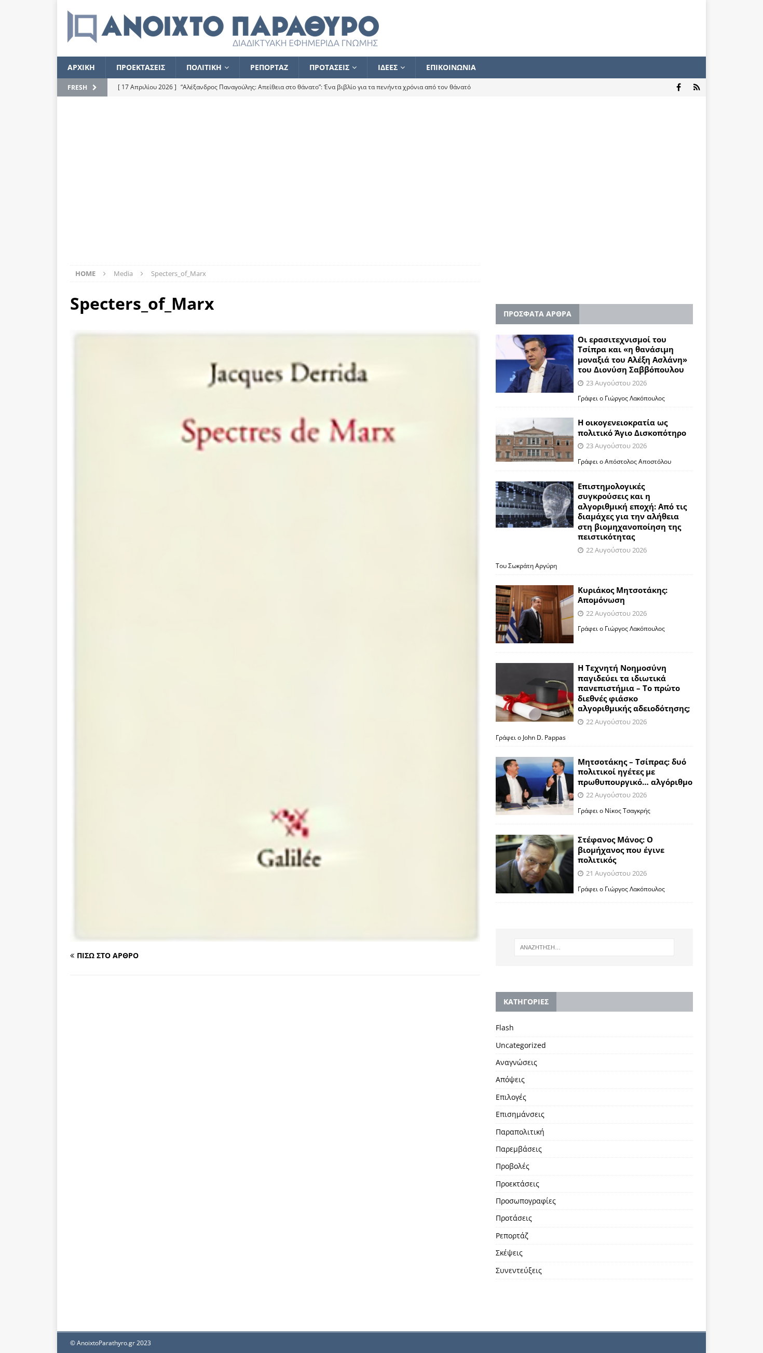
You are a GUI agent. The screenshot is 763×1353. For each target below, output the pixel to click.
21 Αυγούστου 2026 (616, 873)
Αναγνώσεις (516, 1062)
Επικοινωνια (451, 67)
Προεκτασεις (140, 67)
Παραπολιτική (520, 1132)
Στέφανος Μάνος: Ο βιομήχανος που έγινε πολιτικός (621, 849)
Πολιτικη (204, 67)
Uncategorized (521, 1045)
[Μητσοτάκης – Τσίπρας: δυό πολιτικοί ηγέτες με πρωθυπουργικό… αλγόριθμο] (535, 786)
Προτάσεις (514, 1218)
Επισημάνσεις (520, 1114)
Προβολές (512, 1166)
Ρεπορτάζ (512, 1235)
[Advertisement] (381, 187)
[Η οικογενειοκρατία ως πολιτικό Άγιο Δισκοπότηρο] (535, 439)
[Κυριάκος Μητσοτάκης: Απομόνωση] (535, 614)
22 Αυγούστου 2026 (616, 550)
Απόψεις (510, 1079)
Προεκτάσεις (517, 1184)
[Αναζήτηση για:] (594, 947)
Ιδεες (388, 67)
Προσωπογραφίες (526, 1201)
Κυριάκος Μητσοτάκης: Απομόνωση (622, 595)
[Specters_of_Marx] (275, 935)
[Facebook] (679, 87)
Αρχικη (81, 67)
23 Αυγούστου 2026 (616, 383)
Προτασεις (329, 67)
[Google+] (697, 87)
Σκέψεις (509, 1253)
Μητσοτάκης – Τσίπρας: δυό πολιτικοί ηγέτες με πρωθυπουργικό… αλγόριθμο (635, 771)
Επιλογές (511, 1097)
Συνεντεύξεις (519, 1270)
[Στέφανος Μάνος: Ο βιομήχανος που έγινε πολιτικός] (535, 864)
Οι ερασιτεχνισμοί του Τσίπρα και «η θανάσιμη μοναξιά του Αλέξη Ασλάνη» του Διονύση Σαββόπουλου (632, 354)
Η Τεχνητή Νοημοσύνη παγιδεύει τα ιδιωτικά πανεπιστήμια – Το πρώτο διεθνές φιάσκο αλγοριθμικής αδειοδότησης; (634, 687)
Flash (505, 1027)
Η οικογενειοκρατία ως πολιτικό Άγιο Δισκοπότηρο (632, 427)
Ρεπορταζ (269, 67)
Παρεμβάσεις (519, 1149)
